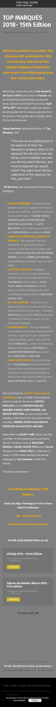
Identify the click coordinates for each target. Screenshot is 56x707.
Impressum (13, 695)
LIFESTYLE (31, 662)
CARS (10, 662)
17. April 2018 (14, 593)
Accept (35, 700)
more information (19, 700)
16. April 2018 (42, 32)
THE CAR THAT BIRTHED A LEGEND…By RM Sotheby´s (28, 666)
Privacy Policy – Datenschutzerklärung (27, 691)
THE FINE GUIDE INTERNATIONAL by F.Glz (18, 32)
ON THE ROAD (42, 662)
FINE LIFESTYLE (20, 662)
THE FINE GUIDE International (27, 4)
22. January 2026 (45, 670)
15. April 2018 (14, 561)
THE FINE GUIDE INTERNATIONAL (27, 685)
